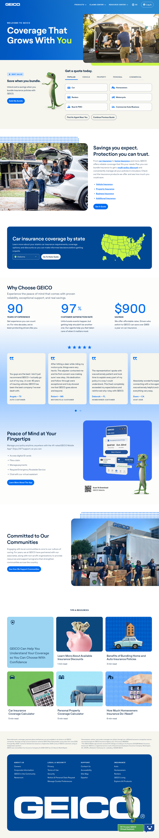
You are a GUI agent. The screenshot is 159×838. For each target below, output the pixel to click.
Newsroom (18, 777)
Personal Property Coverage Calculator (71, 712)
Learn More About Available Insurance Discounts (75, 657)
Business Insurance (105, 193)
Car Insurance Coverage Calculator (21, 712)
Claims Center (97, 5)
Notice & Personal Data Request (61, 777)
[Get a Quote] (100, 206)
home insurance (122, 161)
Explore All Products (123, 781)
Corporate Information (24, 770)
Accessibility (86, 770)
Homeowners (119, 770)
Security (51, 774)
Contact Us (85, 766)
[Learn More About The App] (20, 482)
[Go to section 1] (75, 410)
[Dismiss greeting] (141, 826)
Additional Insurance (106, 198)
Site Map (85, 774)
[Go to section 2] (80, 410)
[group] (26, 378)
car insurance (105, 161)
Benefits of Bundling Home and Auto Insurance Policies (126, 657)
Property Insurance (105, 189)
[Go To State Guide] (51, 257)
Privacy (51, 766)
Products (79, 5)
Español (84, 777)
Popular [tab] (71, 77)
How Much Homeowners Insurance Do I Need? (122, 712)
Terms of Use (53, 770)
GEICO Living (119, 777)
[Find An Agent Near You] (77, 117)
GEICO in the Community (24, 774)
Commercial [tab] (135, 77)
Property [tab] (101, 77)
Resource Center (117, 5)
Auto (116, 766)
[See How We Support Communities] (24, 569)
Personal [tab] (117, 77)
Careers (17, 766)
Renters (117, 774)
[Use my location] (15, 256)
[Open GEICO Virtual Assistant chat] (131, 828)
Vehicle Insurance (104, 184)
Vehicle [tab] (86, 77)
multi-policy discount (128, 167)
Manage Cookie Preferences (60, 781)
